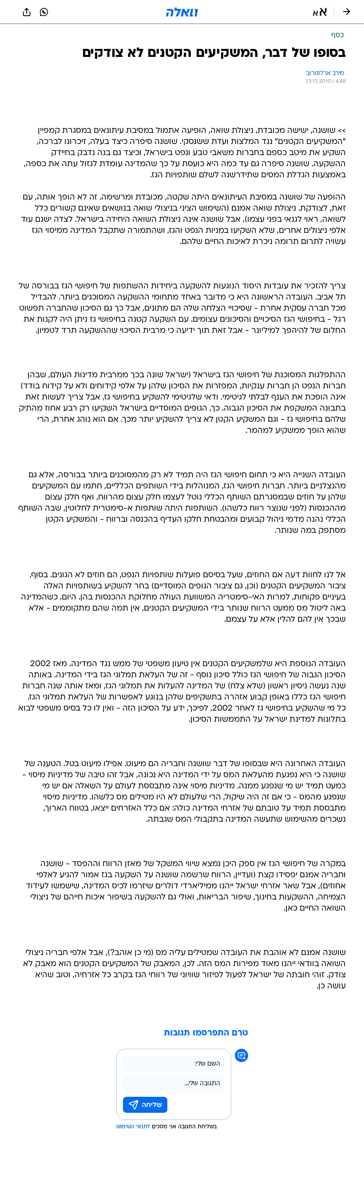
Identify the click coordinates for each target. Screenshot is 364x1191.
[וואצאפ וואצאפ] (44, 12)
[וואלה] (182, 12)
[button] (320, 12)
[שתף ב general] (27, 12)
